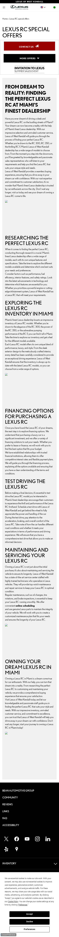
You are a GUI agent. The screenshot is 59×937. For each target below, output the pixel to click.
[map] (17, 849)
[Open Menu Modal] (4, 7)
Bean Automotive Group (18, 790)
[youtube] (27, 839)
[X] (6, 839)
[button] (43, 7)
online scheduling (25, 605)
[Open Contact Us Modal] (54, 7)
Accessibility (10, 825)
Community (10, 797)
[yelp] (6, 849)
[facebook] (17, 839)
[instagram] (37, 839)
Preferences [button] (22, 905)
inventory (9, 323)
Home (5, 18)
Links (5, 811)
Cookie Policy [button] (13, 901)
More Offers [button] (28, 58)
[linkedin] (48, 839)
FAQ (4, 818)
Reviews (7, 804)
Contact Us (27, 46)
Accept (29, 914)
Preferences (29, 929)
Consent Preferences (8, 935)
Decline (29, 922)
